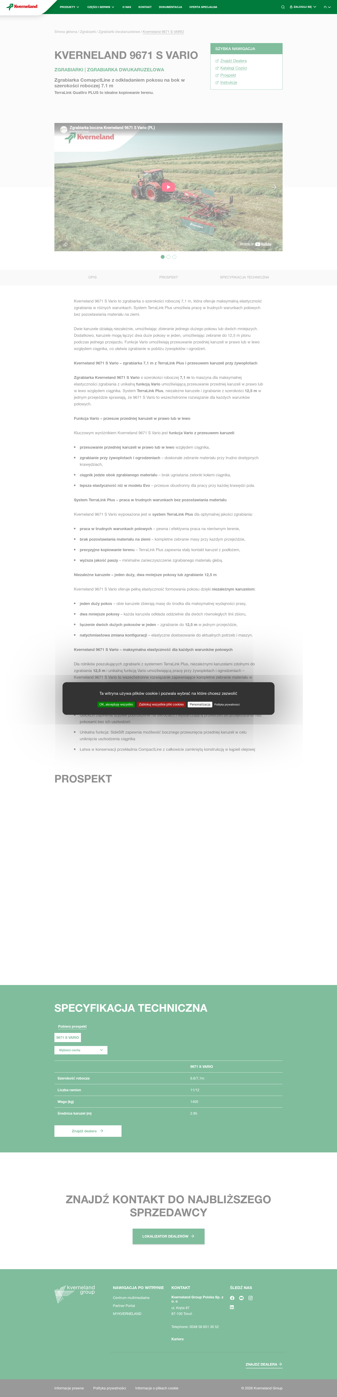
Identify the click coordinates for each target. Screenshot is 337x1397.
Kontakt (145, 7)
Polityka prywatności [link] (227, 704)
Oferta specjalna (203, 7)
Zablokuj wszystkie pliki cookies (161, 704)
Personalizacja (200, 704)
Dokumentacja (170, 7)
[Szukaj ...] (280, 23)
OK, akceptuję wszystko (116, 704)
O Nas (126, 7)
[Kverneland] (21, 7)
